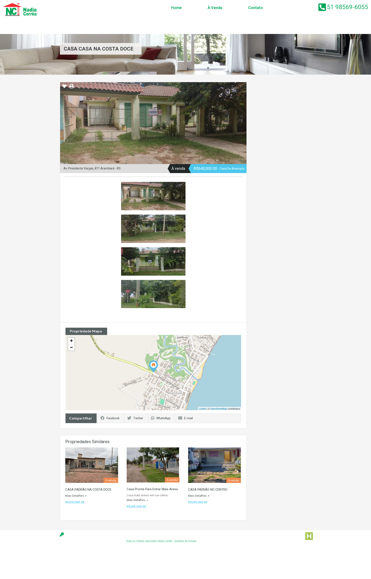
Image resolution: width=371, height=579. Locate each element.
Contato (255, 7)
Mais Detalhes (75, 496)
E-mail (188, 418)
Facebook (113, 418)
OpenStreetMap (218, 408)
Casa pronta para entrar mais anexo (152, 489)
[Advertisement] (86, 565)
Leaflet (202, 408)
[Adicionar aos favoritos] (64, 87)
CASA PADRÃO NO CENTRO (207, 489)
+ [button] (71, 340)
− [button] (71, 347)
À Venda (215, 7)
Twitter (138, 418)
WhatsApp (163, 418)
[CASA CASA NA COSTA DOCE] (153, 366)
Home (176, 7)
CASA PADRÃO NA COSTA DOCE (88, 489)
